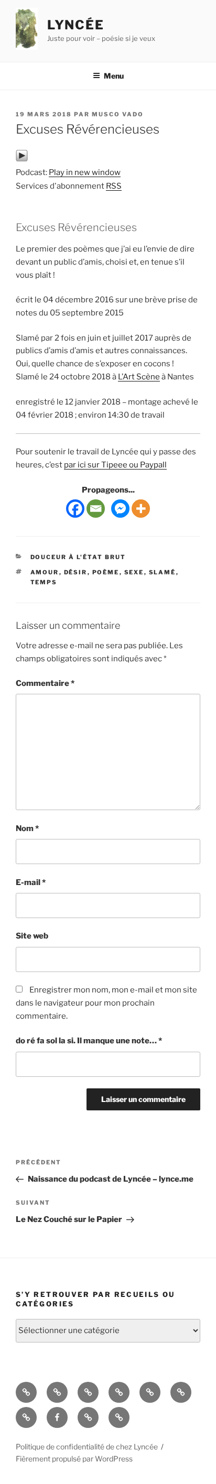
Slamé (162, 572)
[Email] (96, 508)
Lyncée (76, 24)
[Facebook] (75, 508)
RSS (114, 186)
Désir (76, 572)
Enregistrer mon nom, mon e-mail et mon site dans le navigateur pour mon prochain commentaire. (106, 1003)
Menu (114, 75)
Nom (27, 828)
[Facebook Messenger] (120, 508)
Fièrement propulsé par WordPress (74, 1458)
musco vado (118, 114)
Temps (44, 582)
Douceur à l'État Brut (78, 557)
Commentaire (45, 683)
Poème (106, 572)
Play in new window (85, 172)
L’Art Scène (139, 376)
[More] (141, 508)
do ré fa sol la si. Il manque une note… (89, 1040)
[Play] (22, 159)
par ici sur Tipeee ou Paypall (115, 465)
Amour (44, 572)
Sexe (134, 572)
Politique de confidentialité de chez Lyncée (87, 1446)
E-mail (31, 882)
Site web (32, 936)
